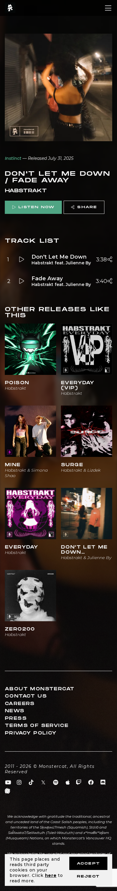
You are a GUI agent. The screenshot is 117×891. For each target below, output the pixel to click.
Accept (88, 863)
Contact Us (26, 696)
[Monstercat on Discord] (103, 782)
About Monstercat (39, 689)
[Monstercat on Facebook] (91, 782)
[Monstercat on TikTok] (31, 782)
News (15, 710)
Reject (88, 876)
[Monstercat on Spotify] (55, 782)
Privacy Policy (31, 733)
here (51, 875)
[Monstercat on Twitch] (78, 782)
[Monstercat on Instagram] (19, 782)
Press (16, 718)
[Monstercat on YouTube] (8, 782)
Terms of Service (36, 725)
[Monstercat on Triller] (7, 791)
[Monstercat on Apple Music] (67, 782)
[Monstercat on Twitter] (43, 782)
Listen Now (36, 207)
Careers (20, 703)
